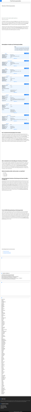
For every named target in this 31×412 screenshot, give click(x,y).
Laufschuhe (2, 353)
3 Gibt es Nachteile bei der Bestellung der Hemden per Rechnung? (9, 276)
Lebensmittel (3, 354)
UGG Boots (2, 386)
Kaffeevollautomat (3, 340)
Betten (2, 307)
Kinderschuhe (3, 344)
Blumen (2, 309)
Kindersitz (2, 345)
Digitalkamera (3, 315)
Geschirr (2, 325)
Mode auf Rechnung (6, 251)
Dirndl (2, 316)
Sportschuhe (3, 378)
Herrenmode (3, 332)
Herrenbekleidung (3, 331)
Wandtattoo (2, 388)
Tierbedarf (2, 385)
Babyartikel (2, 304)
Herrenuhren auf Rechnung (7, 253)
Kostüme (2, 350)
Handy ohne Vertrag (4, 329)
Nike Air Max (3, 361)
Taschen (2, 383)
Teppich (2, 384)
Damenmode (3, 312)
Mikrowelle (2, 359)
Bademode (2, 306)
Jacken (2, 337)
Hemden (2, 330)
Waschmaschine (3, 389)
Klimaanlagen (3, 348)
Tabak (2, 381)
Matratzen (2, 358)
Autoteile (2, 303)
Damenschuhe (3, 313)
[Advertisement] (15, 12)
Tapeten (2, 382)
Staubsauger (3, 379)
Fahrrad (2, 319)
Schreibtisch (3, 369)
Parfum (2, 363)
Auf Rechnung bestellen (16, 411)
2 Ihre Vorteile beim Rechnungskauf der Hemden (7, 275)
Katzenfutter (3, 341)
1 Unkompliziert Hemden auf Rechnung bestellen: (7, 274)
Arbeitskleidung (3, 301)
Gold (2, 326)
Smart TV (2, 372)
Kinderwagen (3, 346)
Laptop (2, 352)
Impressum (21, 411)
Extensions (2, 318)
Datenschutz (2, 408)
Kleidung (2, 347)
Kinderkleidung (3, 343)
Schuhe (2, 370)
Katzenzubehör (3, 342)
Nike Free (2, 362)
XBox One (2, 393)
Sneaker (2, 373)
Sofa (2, 374)
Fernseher (2, 321)
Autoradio (2, 302)
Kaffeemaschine (3, 339)
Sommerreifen (3, 375)
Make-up (2, 357)
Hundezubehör (3, 336)
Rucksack (2, 367)
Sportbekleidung (3, 377)
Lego (2, 356)
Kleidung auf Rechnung (4, 407)
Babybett (2, 305)
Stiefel (2, 380)
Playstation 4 (3, 364)
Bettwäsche (2, 308)
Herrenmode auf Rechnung (7, 252)
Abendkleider (3, 299)
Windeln (2, 391)
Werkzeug (2, 390)
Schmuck (2, 368)
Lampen (2, 351)
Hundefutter (3, 335)
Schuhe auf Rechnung (3, 406)
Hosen (2, 334)
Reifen (2, 366)
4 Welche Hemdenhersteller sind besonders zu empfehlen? (9, 277)
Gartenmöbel (3, 323)
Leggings (2, 355)
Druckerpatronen (3, 317)
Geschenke (2, 324)
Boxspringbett (3, 310)
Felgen (2, 320)
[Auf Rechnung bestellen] (15, 1)
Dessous (2, 314)
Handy (2, 328)
